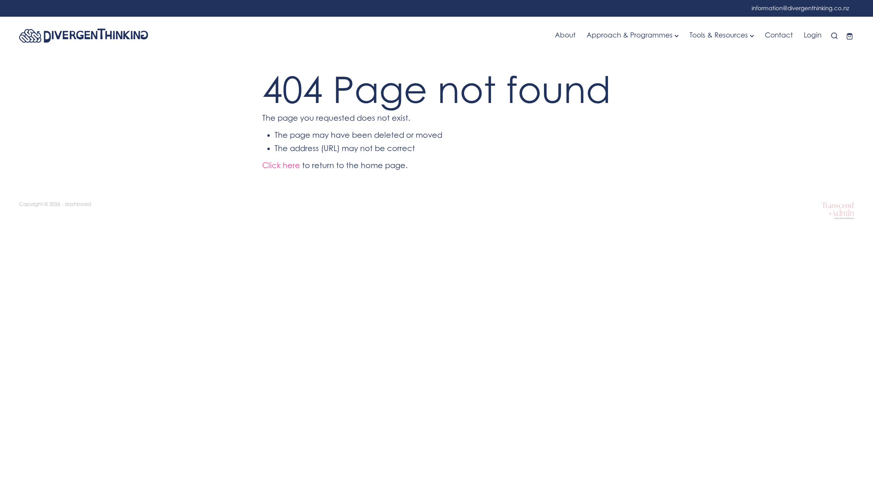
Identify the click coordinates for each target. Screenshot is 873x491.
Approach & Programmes (631, 35)
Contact (779, 35)
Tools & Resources (720, 35)
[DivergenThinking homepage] (102, 36)
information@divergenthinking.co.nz (800, 8)
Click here (281, 165)
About (565, 35)
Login (813, 35)
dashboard (78, 204)
